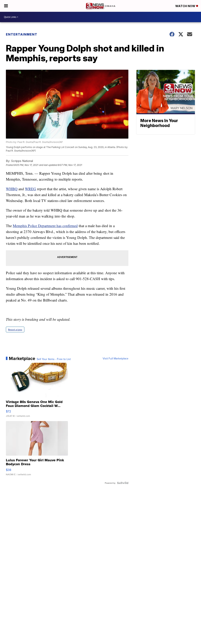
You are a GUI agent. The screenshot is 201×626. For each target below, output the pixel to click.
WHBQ (11, 188)
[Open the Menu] (6, 6)
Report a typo (15, 329)
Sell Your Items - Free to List (54, 359)
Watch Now (185, 6)
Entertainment (21, 34)
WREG (30, 188)
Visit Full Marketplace (115, 358)
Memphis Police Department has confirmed (45, 225)
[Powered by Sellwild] (122, 483)
